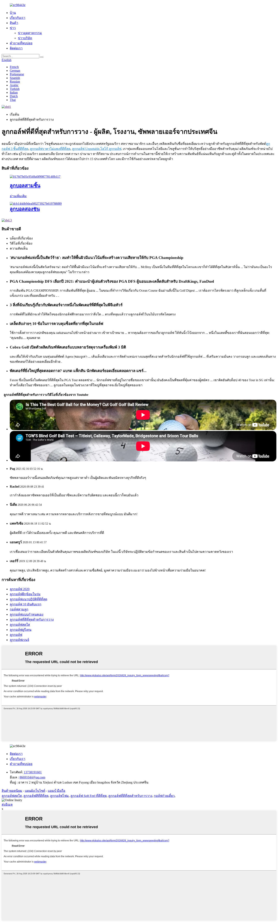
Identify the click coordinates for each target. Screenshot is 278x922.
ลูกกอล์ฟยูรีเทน (20, 629)
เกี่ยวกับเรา (17, 17)
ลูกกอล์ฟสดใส (20, 624)
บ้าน (13, 12)
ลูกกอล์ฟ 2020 (20, 589)
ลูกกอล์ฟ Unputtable (86, 148)
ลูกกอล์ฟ (16, 634)
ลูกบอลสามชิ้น (25, 185)
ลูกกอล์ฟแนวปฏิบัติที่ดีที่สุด (28, 599)
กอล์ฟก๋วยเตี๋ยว (164, 796)
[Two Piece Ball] (36, 203)
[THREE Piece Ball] (35, 176)
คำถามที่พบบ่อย (21, 43)
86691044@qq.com (32, 777)
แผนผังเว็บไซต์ (35, 790)
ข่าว (13, 28)
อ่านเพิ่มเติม (18, 196)
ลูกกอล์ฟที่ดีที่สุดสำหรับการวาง (32, 619)
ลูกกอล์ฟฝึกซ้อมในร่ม (25, 594)
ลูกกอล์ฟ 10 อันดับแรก (25, 604)
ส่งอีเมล (7, 804)
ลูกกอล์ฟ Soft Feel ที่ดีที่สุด (88, 796)
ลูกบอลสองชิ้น (25, 209)
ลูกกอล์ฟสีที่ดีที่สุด (35, 796)
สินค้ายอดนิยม (12, 790)
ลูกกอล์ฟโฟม (59, 796)
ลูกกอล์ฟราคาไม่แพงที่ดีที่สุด (50, 148)
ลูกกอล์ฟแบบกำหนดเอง (26, 614)
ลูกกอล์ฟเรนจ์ (19, 640)
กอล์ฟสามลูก (19, 609)
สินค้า (14, 23)
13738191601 (33, 772)
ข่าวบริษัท (25, 38)
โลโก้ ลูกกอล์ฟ (110, 148)
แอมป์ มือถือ (56, 790)
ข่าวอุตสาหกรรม (30, 33)
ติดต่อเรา (16, 48)
